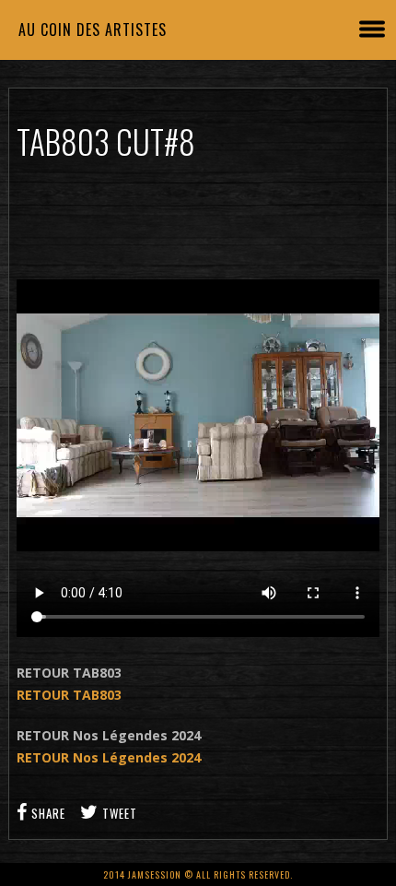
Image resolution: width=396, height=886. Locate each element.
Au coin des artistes (92, 29)
